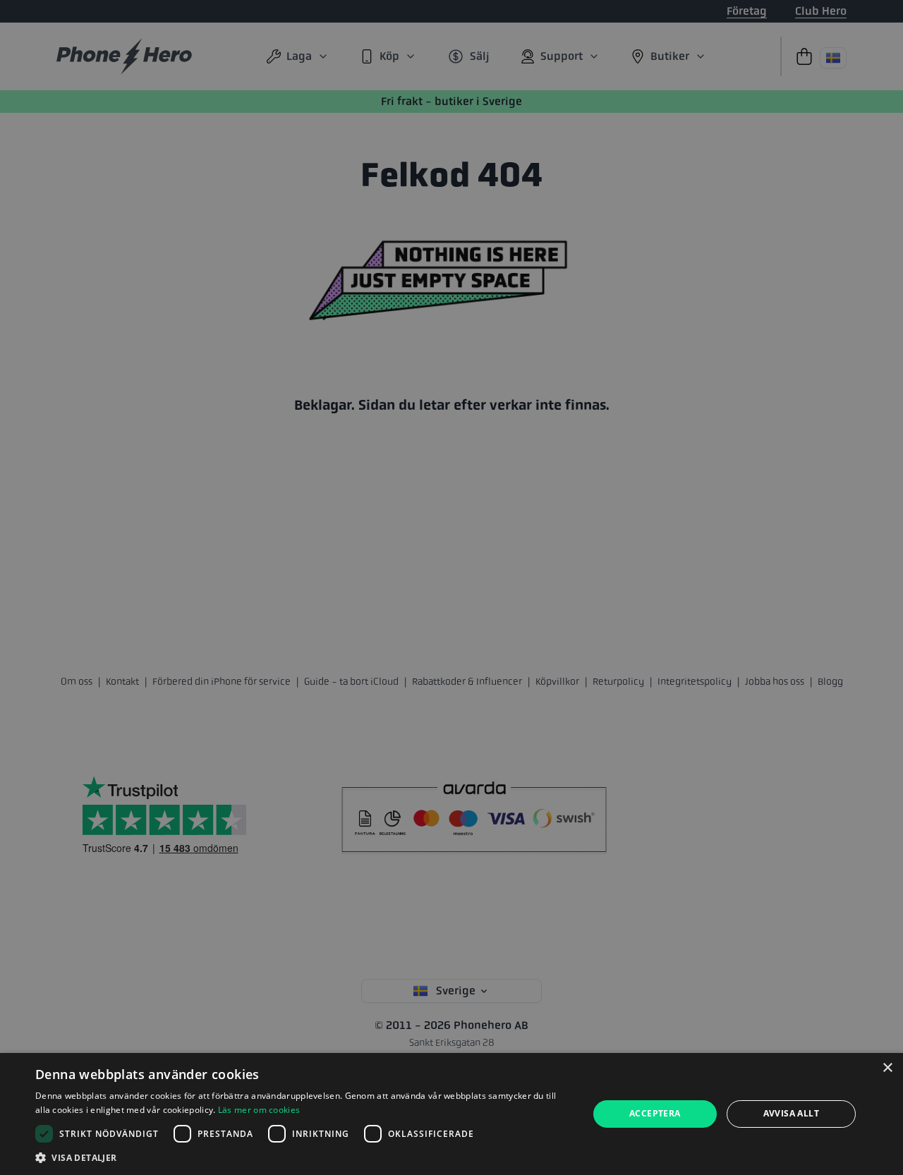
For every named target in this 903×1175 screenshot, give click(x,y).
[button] (303, 1157)
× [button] (887, 1068)
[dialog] (451, 1114)
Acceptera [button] (655, 1113)
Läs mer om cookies (259, 1110)
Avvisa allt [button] (791, 1113)
